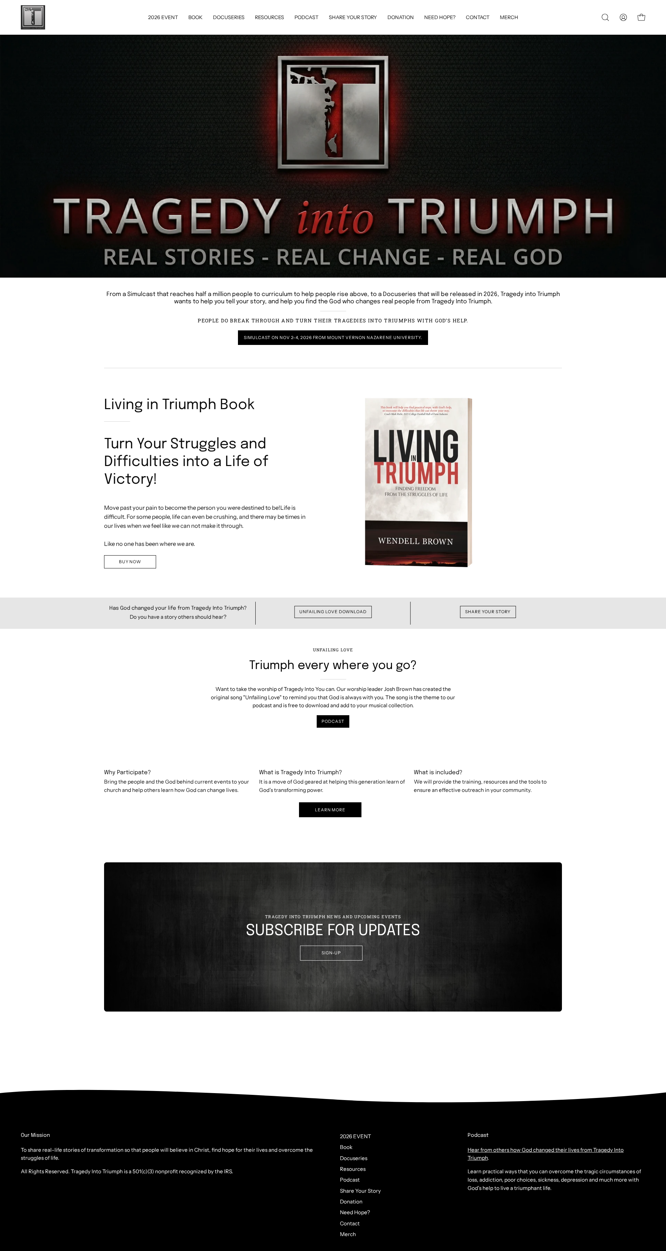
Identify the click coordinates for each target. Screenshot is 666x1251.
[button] (478, 17)
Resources (353, 1169)
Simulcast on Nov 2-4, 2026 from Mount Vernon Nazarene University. (333, 337)
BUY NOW (130, 561)
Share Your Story (488, 611)
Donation (351, 1201)
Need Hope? (355, 1212)
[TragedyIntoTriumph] (33, 17)
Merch (348, 1234)
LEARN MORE (330, 809)
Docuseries (353, 1158)
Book (346, 1147)
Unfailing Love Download (333, 611)
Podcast (350, 1179)
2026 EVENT (355, 1136)
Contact (350, 1223)
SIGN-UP (331, 952)
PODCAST (333, 721)
